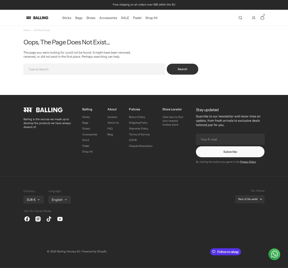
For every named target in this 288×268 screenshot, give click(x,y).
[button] (240, 18)
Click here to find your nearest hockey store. (172, 120)
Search (182, 69)
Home (27, 30)
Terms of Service (139, 134)
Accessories (89, 134)
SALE (85, 140)
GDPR (133, 140)
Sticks (86, 117)
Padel (85, 146)
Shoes (86, 128)
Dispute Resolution (140, 146)
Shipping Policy (138, 122)
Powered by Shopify (94, 251)
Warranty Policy (138, 128)
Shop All (87, 151)
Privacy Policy (248, 162)
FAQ (110, 128)
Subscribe (230, 152)
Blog (110, 134)
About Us (113, 122)
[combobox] (94, 69)
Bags (85, 122)
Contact (112, 117)
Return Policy (137, 117)
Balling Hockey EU (68, 251)
